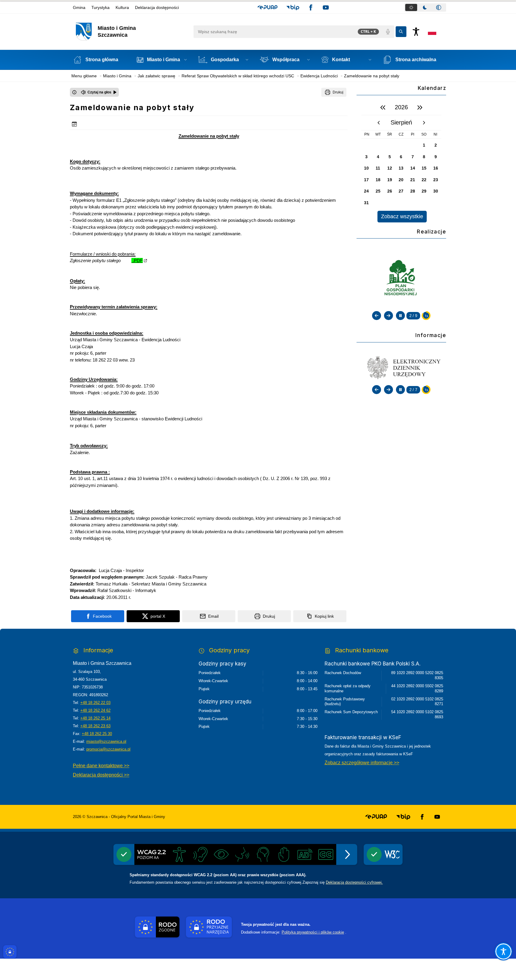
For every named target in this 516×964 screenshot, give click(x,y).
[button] (267, 7)
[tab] (411, 7)
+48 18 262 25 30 (97, 733)
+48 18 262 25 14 (95, 718)
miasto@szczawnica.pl (106, 741)
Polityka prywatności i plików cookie (313, 932)
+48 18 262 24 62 (95, 710)
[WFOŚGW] (404, 278)
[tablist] (425, 7)
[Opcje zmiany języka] (432, 31)
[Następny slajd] (388, 315)
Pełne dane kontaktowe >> (101, 765)
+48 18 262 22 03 (95, 702)
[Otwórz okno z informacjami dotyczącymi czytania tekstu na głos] (74, 92)
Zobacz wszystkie (402, 216)
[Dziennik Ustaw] (404, 367)
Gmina (79, 7)
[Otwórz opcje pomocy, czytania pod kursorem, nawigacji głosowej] (503, 951)
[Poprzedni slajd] (376, 315)
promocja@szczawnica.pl (108, 749)
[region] (401, 161)
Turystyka (100, 7)
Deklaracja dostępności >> (101, 774)
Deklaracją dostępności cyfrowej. (354, 882)
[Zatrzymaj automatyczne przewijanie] (400, 315)
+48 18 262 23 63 (95, 726)
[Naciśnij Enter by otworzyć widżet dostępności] (416, 31)
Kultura (122, 7)
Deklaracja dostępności (157, 7)
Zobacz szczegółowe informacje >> (362, 762)
